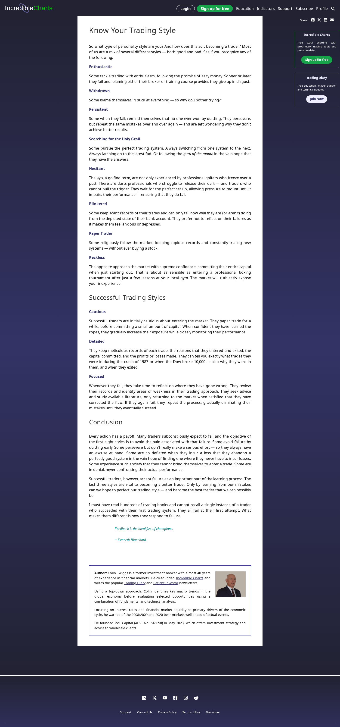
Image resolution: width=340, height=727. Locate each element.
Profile (322, 8)
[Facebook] (175, 699)
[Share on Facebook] (313, 19)
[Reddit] (196, 699)
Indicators (266, 8)
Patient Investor (165, 583)
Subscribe (304, 8)
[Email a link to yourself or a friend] (332, 19)
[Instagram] (185, 699)
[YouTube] (165, 699)
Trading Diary (134, 583)
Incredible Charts (189, 578)
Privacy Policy (167, 712)
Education (245, 8)
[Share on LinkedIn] (326, 19)
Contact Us (144, 712)
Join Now (317, 99)
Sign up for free (215, 8)
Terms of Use (191, 712)
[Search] (333, 8)
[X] (154, 699)
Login (185, 8)
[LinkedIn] (144, 699)
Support (285, 8)
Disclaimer (213, 712)
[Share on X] (319, 19)
